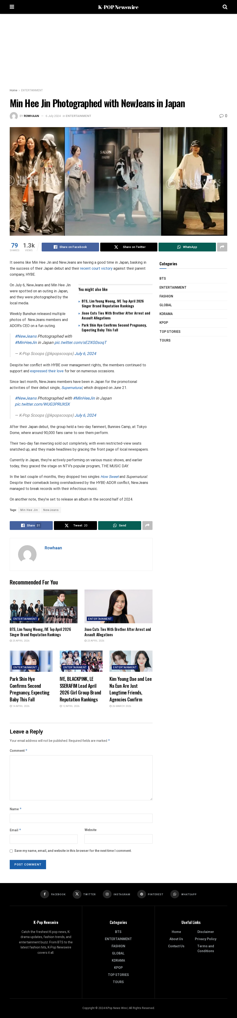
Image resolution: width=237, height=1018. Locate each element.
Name (16, 809)
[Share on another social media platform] (222, 247)
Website (90, 830)
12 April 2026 (70, 706)
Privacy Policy (205, 939)
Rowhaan (31, 116)
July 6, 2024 (85, 354)
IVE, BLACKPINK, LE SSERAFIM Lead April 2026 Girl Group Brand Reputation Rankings (80, 689)
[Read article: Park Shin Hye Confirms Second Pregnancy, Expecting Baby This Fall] (31, 661)
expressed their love (47, 371)
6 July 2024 (53, 116)
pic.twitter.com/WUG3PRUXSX (42, 404)
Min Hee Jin (29, 510)
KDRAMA (166, 314)
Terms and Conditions (205, 949)
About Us (176, 939)
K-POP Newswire (118, 7)
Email (15, 830)
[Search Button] (225, 7)
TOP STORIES (170, 331)
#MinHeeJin (26, 342)
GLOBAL (165, 305)
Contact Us (176, 946)
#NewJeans (26, 336)
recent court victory (96, 268)
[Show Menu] (12, 7)
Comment (19, 750)
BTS (162, 278)
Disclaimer (205, 931)
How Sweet (109, 476)
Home (13, 90)
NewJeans (51, 510)
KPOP (163, 322)
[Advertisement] (118, 48)
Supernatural (71, 387)
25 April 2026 (20, 641)
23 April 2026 (95, 641)
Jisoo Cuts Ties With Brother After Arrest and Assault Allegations (116, 315)
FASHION (166, 296)
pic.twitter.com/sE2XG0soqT (80, 342)
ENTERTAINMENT (32, 90)
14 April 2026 (20, 706)
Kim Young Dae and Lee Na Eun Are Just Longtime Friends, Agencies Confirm (130, 689)
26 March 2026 (121, 706)
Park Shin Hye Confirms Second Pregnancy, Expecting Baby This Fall (114, 327)
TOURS (165, 340)
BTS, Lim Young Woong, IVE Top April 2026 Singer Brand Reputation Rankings (113, 303)
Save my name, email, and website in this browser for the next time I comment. (73, 850)
